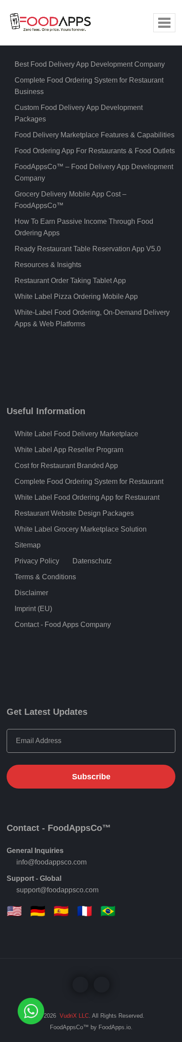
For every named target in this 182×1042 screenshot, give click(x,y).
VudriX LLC (73, 1015)
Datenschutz (92, 561)
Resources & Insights (48, 264)
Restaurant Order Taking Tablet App (70, 280)
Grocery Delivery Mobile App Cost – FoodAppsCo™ (70, 199)
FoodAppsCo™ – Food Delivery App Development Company (94, 172)
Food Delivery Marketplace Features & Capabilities (94, 135)
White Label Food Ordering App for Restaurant (87, 497)
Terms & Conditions (45, 577)
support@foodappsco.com (57, 890)
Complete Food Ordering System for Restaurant (89, 481)
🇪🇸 (61, 911)
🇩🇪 (38, 911)
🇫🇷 (84, 911)
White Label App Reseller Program (69, 449)
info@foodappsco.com (51, 862)
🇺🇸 (14, 911)
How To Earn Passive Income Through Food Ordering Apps (84, 227)
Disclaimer (31, 593)
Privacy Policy (37, 561)
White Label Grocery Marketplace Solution (81, 529)
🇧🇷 (108, 911)
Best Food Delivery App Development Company (90, 64)
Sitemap (28, 545)
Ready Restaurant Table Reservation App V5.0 (88, 249)
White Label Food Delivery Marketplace (76, 434)
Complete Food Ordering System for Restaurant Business (89, 85)
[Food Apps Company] (57, 20)
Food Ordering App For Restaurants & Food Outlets (95, 151)
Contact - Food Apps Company (63, 624)
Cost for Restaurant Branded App (66, 465)
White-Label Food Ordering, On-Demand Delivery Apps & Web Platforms (92, 318)
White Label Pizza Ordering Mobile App (76, 296)
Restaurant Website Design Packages (74, 513)
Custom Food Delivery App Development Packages (79, 113)
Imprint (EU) (33, 608)
